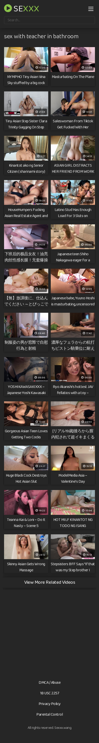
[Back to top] (90, 732)
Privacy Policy (50, 704)
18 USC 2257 (49, 693)
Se (25, 8)
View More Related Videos (49, 582)
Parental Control (49, 714)
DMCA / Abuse (49, 682)
